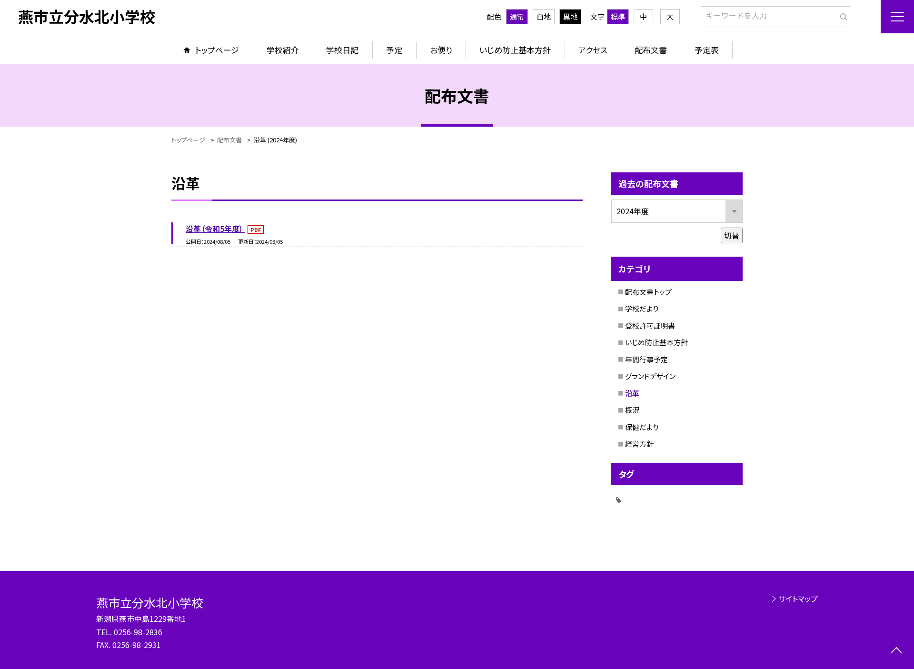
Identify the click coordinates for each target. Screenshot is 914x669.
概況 (632, 410)
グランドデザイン (650, 376)
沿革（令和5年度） (215, 228)
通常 (517, 16)
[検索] (842, 14)
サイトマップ (798, 598)
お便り (441, 50)
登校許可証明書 (650, 325)
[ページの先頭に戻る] (896, 651)
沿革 (632, 393)
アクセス (592, 50)
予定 (394, 50)
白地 (543, 16)
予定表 (707, 50)
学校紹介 (283, 50)
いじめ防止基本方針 (515, 50)
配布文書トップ (648, 292)
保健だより (641, 427)
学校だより (641, 308)
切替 (731, 235)
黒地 (570, 16)
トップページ (217, 50)
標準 (618, 16)
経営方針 (639, 444)
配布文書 (651, 50)
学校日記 (342, 50)
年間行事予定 (646, 359)
